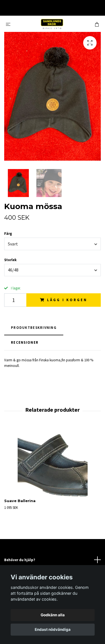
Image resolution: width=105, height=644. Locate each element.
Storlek (10, 259)
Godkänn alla (53, 615)
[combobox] (52, 244)
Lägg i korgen (67, 300)
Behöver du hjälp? (19, 560)
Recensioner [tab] (24, 342)
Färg (8, 233)
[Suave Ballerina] (52, 462)
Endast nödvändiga (53, 629)
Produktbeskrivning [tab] (34, 327)
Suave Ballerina (20, 501)
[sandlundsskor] (52, 24)
